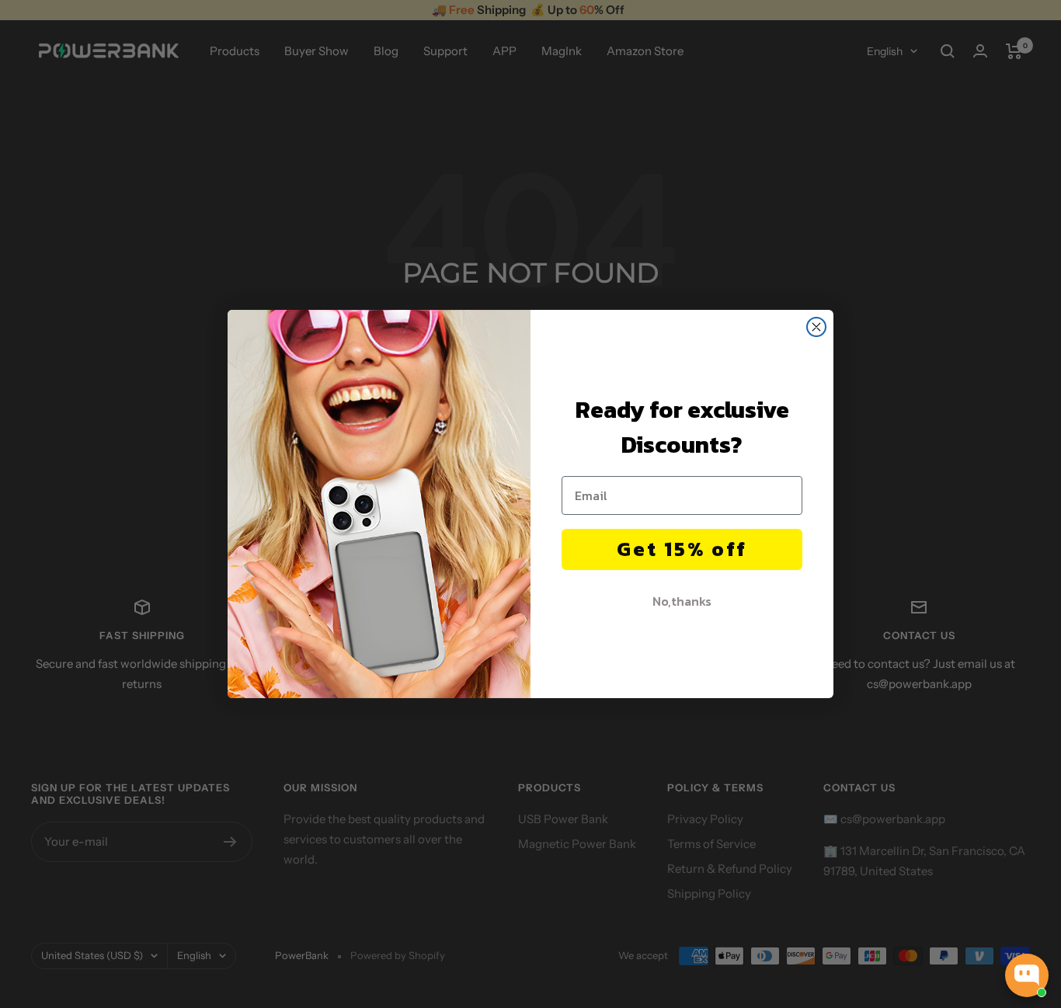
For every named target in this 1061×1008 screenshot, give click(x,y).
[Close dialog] (816, 327)
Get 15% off (682, 549)
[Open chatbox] (1027, 975)
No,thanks (681, 601)
